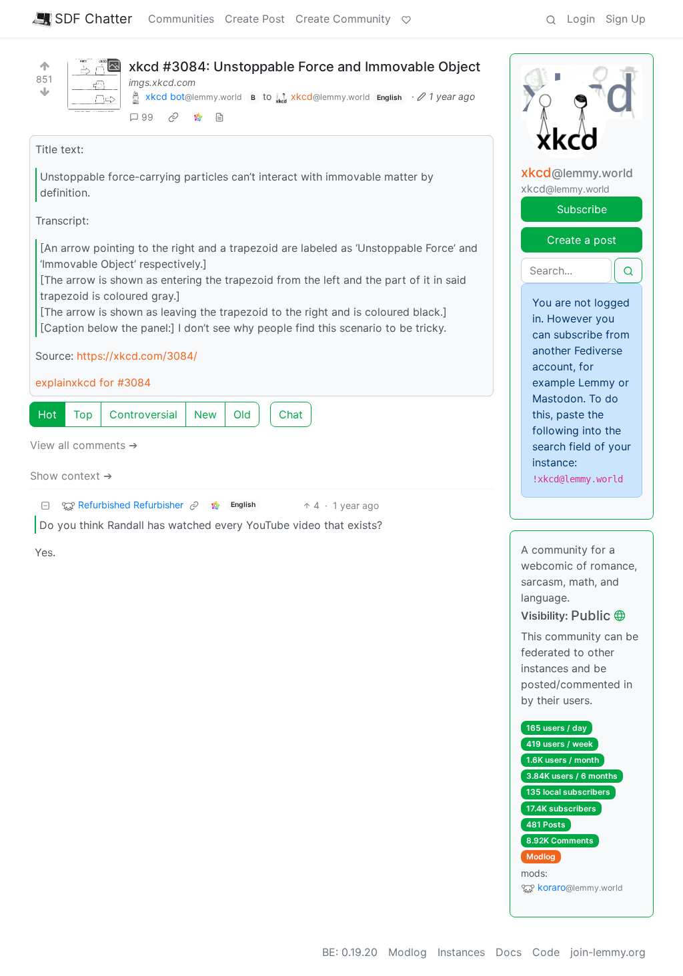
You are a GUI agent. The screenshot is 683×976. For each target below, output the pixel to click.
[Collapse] (45, 505)
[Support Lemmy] (406, 18)
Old (242, 414)
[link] (173, 117)
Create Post (255, 18)
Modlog (541, 856)
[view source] (219, 117)
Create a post (581, 239)
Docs (509, 952)
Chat (291, 414)
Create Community (343, 18)
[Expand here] (94, 85)
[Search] (551, 18)
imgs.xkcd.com (162, 82)
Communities (181, 18)
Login (581, 18)
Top (83, 414)
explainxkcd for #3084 (93, 382)
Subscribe (582, 209)
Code (546, 952)
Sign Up (626, 18)
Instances (461, 952)
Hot (47, 414)
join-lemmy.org (608, 952)
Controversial (143, 414)
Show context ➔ (71, 475)
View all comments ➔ (83, 445)
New (205, 414)
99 (147, 117)
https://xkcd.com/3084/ (137, 355)
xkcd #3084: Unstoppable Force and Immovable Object (304, 67)
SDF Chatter (93, 19)
